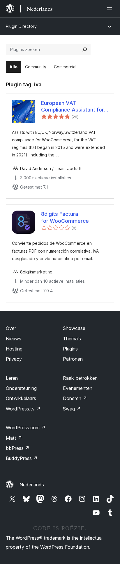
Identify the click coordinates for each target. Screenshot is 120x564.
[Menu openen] (110, 8)
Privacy (14, 359)
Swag (72, 409)
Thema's (72, 339)
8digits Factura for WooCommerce (65, 217)
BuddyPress (22, 458)
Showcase (74, 328)
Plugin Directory (21, 26)
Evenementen (77, 388)
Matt (14, 438)
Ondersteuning (21, 388)
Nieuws (13, 339)
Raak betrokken (80, 378)
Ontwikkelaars (21, 398)
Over (11, 328)
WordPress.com (25, 427)
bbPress (17, 448)
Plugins (70, 349)
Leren (12, 378)
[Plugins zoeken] (85, 49)
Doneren (75, 398)
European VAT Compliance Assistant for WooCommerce (72, 106)
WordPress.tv (23, 409)
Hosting (14, 349)
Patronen (73, 359)
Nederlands (32, 485)
